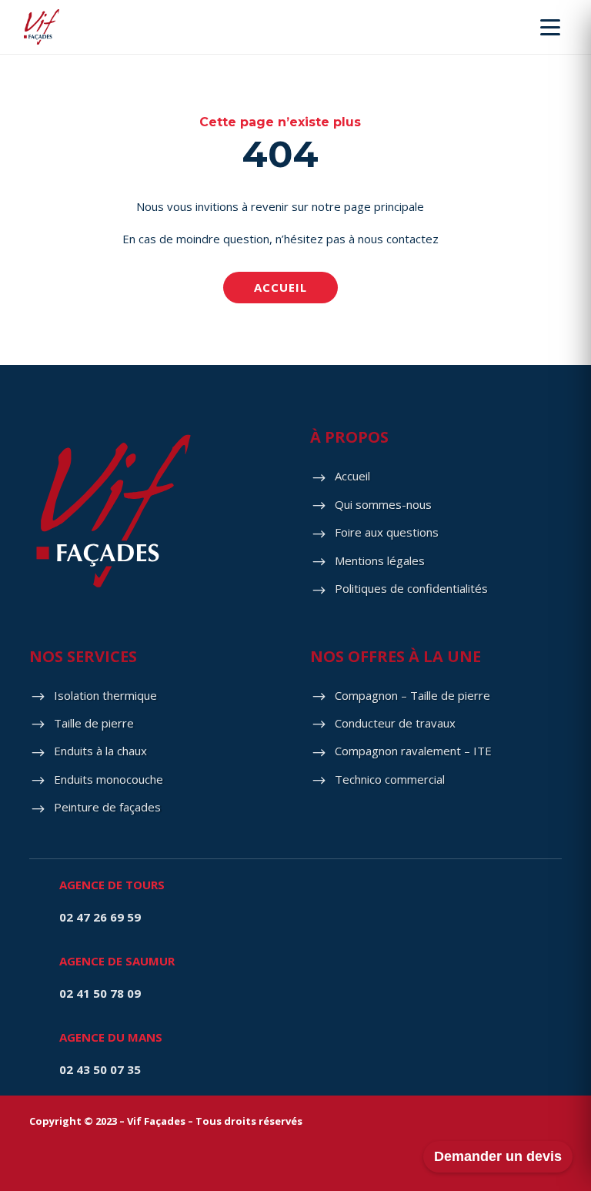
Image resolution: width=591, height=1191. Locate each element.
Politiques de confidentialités (411, 588)
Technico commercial (390, 779)
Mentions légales (380, 560)
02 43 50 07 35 (100, 1069)
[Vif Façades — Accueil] (42, 27)
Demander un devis (498, 1156)
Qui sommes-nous (383, 504)
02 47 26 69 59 (100, 917)
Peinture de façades (107, 807)
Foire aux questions (387, 532)
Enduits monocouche (108, 779)
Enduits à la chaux (100, 750)
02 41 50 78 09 (100, 993)
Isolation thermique (105, 695)
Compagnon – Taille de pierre (412, 695)
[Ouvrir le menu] (550, 27)
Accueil (280, 287)
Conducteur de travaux (395, 723)
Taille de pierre (94, 723)
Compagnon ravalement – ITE (413, 750)
